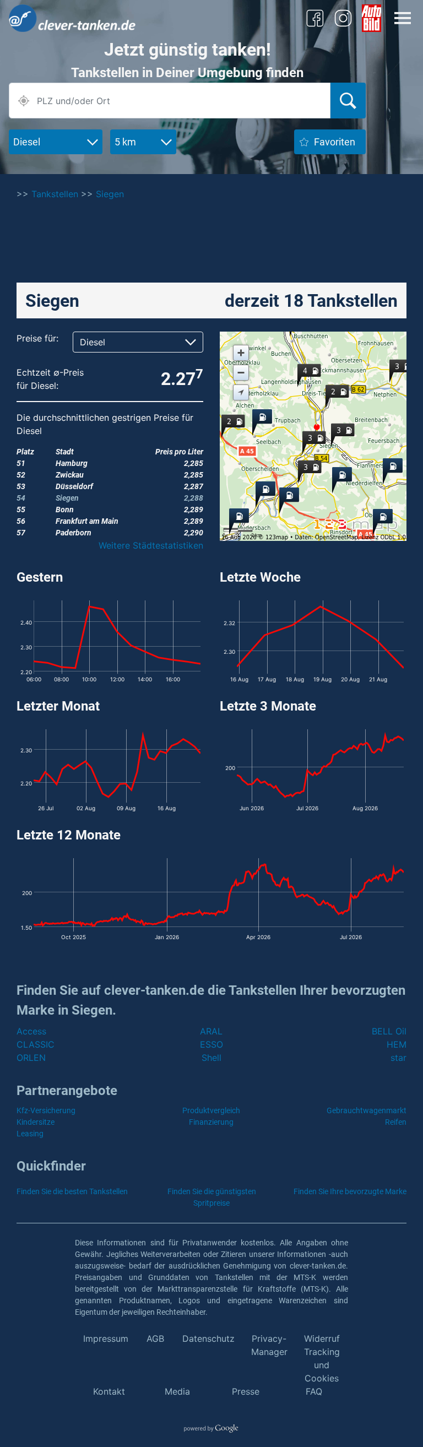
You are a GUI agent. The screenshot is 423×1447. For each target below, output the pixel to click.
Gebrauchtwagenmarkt (366, 1110)
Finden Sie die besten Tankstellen (72, 1191)
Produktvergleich (211, 1110)
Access (31, 1031)
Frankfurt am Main (87, 521)
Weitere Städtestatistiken (151, 545)
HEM (396, 1044)
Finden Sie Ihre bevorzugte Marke (350, 1191)
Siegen (110, 193)
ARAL (211, 1031)
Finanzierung (211, 1122)
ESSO (211, 1044)
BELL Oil (389, 1031)
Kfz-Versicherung (46, 1110)
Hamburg (72, 463)
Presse (245, 1391)
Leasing (30, 1133)
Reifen (395, 1122)
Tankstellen (54, 193)
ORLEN (31, 1057)
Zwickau (70, 474)
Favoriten (334, 142)
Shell (211, 1057)
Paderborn (73, 532)
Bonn (65, 509)
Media (177, 1391)
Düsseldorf (74, 486)
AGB (155, 1338)
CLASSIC (36, 1044)
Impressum (105, 1338)
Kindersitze (36, 1122)
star (398, 1057)
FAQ (314, 1391)
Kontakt (109, 1391)
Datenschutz (208, 1338)
